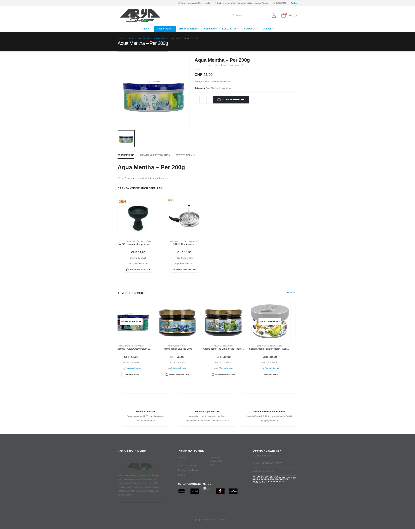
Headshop (249, 29)
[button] (288, 293)
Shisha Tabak (164, 29)
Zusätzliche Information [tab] (155, 155)
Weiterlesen (232, 374)
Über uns (182, 457)
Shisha (145, 29)
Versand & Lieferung (187, 466)
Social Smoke (237, 346)
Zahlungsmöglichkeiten (188, 470)
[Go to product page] (138, 216)
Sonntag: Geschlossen (263, 471)
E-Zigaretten (229, 29)
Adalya (132, 346)
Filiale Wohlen (262, 456)
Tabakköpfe (145, 241)
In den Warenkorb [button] (140, 270)
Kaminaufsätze (177, 241)
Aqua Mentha (212, 88)
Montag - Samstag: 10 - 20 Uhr (267, 463)
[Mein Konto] (273, 15)
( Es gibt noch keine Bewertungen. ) (226, 65)
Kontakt (181, 475)
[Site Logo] (140, 15)
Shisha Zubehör (188, 29)
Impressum (215, 457)
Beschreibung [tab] (126, 155)
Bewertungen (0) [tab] (185, 155)
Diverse (267, 29)
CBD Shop (209, 29)
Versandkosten (224, 82)
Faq (179, 462)
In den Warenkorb (233, 99)
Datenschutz (216, 461)
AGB (212, 465)
